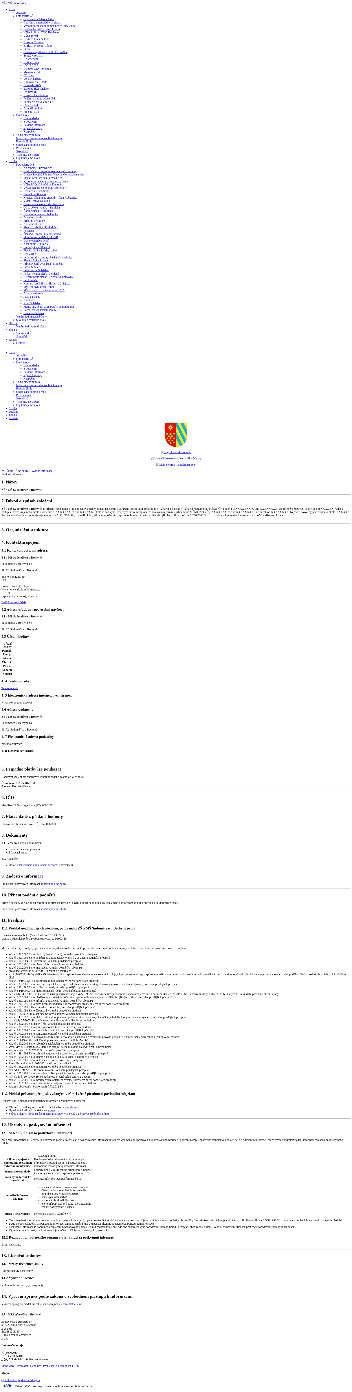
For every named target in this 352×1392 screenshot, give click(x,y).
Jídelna (13, 329)
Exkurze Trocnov (33, 42)
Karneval (28, 300)
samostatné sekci (72, 1304)
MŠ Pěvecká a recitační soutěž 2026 (44, 290)
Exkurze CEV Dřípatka (37, 68)
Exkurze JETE (32, 91)
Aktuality (21, 12)
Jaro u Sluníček (32, 267)
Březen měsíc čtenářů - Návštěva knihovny (48, 276)
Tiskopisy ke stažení (27, 154)
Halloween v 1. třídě (35, 82)
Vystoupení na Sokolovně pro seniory (45, 187)
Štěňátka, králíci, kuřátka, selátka (42, 233)
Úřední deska (31, 118)
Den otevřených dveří (36, 240)
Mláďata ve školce (34, 220)
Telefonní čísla (9, 688)
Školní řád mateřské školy (31, 319)
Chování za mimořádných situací (42, 22)
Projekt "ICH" (31, 111)
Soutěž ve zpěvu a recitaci (38, 101)
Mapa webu (8, 1365)
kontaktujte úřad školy (53, 883)
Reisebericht (30, 58)
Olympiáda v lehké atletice (38, 19)
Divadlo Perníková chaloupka (40, 214)
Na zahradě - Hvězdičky (37, 167)
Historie (20, 343)
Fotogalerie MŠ (25, 164)
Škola (12, 9)
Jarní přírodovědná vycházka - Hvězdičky (47, 257)
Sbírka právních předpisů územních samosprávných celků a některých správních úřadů (59, 1113)
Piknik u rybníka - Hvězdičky (40, 227)
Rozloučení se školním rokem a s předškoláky (49, 171)
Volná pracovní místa (28, 134)
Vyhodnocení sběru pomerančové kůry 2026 (49, 25)
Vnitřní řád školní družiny (31, 326)
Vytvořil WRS (22, 1386)
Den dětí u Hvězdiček (36, 191)
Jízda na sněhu (31, 296)
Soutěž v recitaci (33, 55)
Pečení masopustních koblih (39, 309)
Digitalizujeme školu (28, 158)
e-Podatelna (30, 121)
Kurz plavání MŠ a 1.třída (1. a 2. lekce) (46, 283)
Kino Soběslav (32, 303)
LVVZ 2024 (30, 105)
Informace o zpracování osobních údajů (39, 138)
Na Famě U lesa (32, 224)
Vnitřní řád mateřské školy (31, 316)
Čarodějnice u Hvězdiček (38, 210)
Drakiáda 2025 (32, 85)
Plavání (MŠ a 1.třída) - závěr (40, 250)
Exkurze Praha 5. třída (36, 39)
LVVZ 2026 (30, 65)
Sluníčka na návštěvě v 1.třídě (40, 237)
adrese (51, 1110)
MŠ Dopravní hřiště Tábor (38, 286)
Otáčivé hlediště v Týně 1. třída (41, 29)
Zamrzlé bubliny (33, 108)
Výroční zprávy (32, 128)
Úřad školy (22, 115)
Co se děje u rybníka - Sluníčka (41, 207)
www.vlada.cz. (71, 1107)
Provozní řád (23, 148)
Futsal (26, 48)
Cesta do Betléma (33, 313)
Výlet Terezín (31, 35)
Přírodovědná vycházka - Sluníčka (43, 263)
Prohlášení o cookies (29, 1365)
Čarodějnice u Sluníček (36, 247)
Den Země (29, 253)
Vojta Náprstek (32, 78)
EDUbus (28, 75)
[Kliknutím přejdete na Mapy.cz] (20, 1380)
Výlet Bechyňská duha (36, 200)
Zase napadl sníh (33, 293)
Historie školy (24, 141)
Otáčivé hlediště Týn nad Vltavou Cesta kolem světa (53, 174)
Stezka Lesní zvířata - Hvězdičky (42, 177)
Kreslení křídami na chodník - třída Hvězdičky (50, 197)
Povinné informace (34, 124)
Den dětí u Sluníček (34, 194)
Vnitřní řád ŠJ (24, 333)
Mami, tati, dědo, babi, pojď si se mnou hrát (48, 306)
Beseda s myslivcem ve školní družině (45, 52)
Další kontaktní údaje (13, 602)
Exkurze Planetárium (35, 95)
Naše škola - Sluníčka (36, 243)
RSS (76, 1365)
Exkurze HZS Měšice (36, 88)
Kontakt (13, 339)
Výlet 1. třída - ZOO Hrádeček (41, 32)
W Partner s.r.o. (87, 1386)
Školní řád (22, 151)
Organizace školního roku (31, 144)
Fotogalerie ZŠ (24, 15)
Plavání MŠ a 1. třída (35, 260)
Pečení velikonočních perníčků (41, 273)
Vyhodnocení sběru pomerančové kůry (45, 181)
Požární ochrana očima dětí (39, 98)
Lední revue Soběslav (36, 270)
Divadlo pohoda (32, 217)
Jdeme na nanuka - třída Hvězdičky (43, 204)
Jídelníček (22, 336)
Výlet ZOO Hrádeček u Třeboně (42, 184)
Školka (13, 161)
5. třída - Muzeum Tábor (37, 45)
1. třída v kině (31, 62)
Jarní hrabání (30, 280)
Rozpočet (28, 131)
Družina (13, 323)
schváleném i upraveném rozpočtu (38, 865)
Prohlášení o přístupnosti (57, 1365)
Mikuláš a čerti (32, 72)
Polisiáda (28, 230)
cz (2, 470)
